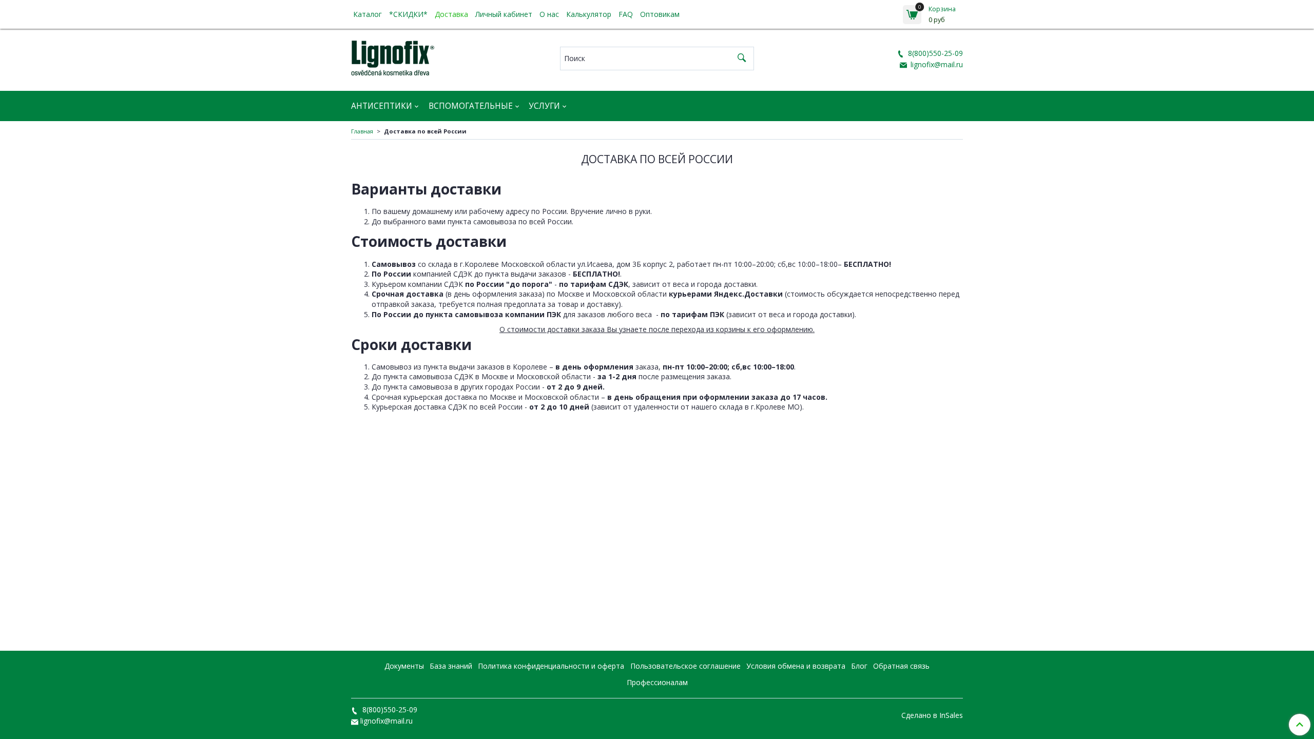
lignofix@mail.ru (936, 64)
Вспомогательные (471, 106)
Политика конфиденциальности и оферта (551, 666)
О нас (549, 14)
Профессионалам (657, 682)
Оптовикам (660, 14)
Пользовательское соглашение (685, 666)
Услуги (544, 106)
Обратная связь (901, 666)
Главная (362, 131)
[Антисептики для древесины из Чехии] (392, 56)
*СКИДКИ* (408, 14)
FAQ (626, 14)
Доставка (451, 14)
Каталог (367, 14)
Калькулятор (588, 14)
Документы (404, 666)
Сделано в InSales (932, 715)
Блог (859, 666)
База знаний (451, 666)
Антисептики (381, 106)
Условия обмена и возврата (795, 666)
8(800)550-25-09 (934, 53)
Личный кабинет (503, 14)
